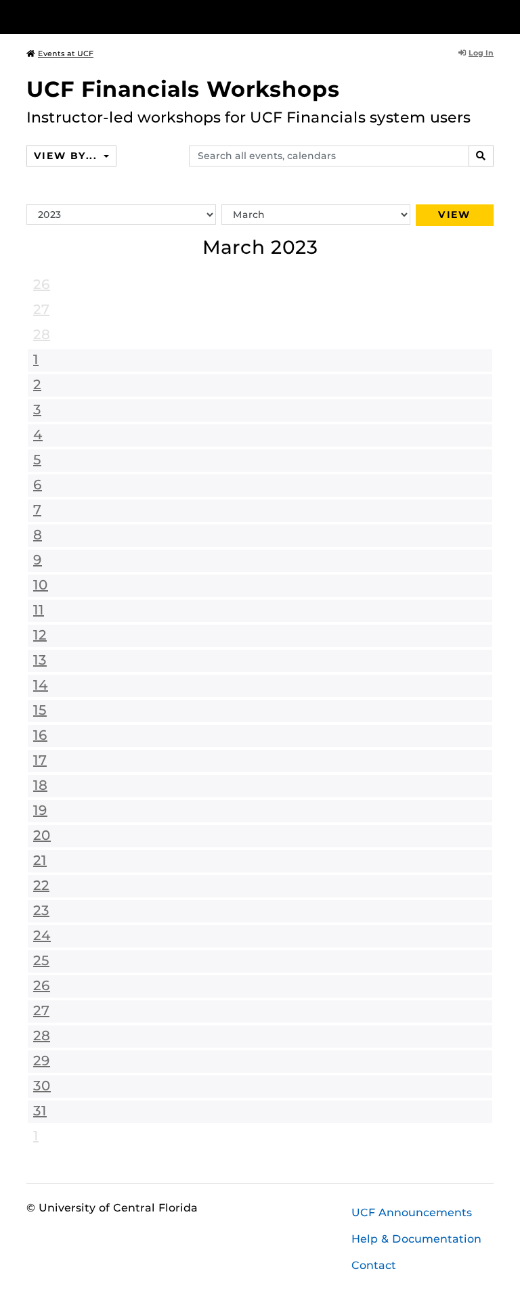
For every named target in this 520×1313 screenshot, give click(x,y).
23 (41, 910)
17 (40, 760)
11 (38, 610)
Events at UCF (65, 53)
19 (40, 810)
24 (42, 935)
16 (40, 735)
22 (41, 885)
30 (42, 1085)
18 (40, 785)
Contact (373, 1265)
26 (41, 284)
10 (40, 585)
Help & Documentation (416, 1238)
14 (40, 685)
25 (41, 960)
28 (41, 334)
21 (40, 860)
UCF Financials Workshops (183, 89)
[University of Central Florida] (116, 16)
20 (42, 835)
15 (40, 710)
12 (40, 635)
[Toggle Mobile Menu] (490, 16)
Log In (481, 53)
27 (41, 309)
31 (40, 1111)
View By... (67, 156)
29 (41, 1060)
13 (40, 660)
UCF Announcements (411, 1212)
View (454, 214)
